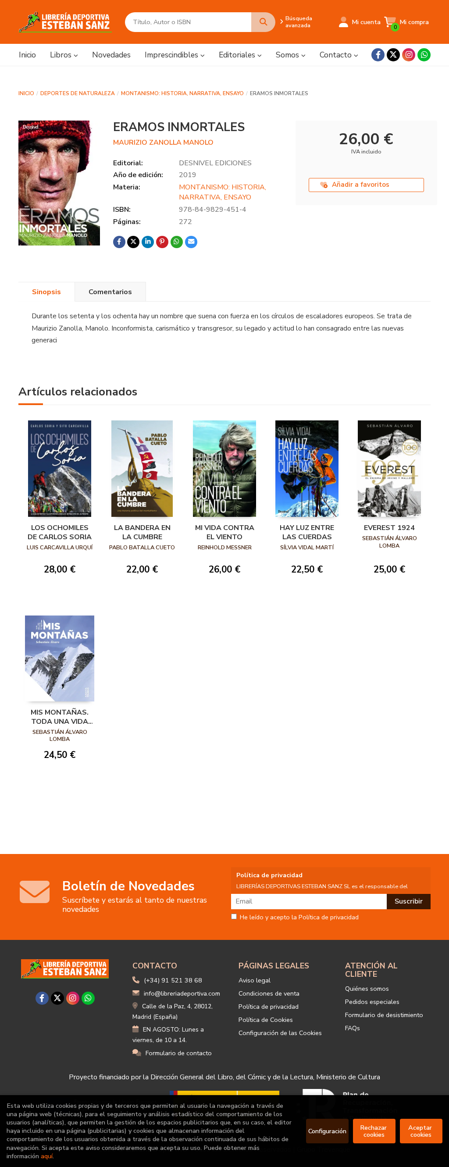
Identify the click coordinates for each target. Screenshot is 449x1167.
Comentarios (110, 292)
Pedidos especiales (372, 1001)
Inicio (26, 93)
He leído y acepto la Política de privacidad (299, 918)
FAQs (352, 1028)
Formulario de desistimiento (384, 1014)
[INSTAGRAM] (408, 54)
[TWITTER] (393, 54)
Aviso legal (255, 980)
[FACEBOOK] (378, 54)
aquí (47, 1156)
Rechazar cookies (374, 1131)
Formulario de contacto (179, 1053)
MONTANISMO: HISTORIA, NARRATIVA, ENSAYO (182, 93)
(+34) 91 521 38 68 (173, 980)
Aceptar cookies (421, 1131)
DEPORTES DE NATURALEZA (77, 93)
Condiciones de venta (269, 993)
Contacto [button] (337, 55)
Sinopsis (46, 292)
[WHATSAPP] (424, 54)
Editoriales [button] (238, 55)
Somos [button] (288, 55)
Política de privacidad (269, 1006)
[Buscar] (263, 22)
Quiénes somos (367, 988)
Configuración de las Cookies (280, 1032)
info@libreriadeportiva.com (182, 993)
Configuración (327, 1131)
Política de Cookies (266, 1019)
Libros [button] (62, 55)
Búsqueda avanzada (298, 22)
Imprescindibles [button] (172, 55)
